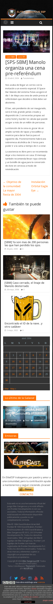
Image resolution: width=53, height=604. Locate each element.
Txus (27, 420)
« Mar (6, 388)
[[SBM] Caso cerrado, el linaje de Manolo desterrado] (26, 257)
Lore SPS (21, 57)
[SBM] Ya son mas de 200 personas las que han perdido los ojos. (26, 243)
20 (33, 367)
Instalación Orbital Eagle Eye (39, 186)
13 (33, 361)
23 (6, 374)
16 (6, 367)
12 (26, 361)
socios (34, 589)
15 (46, 361)
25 (20, 374)
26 (26, 374)
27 (33, 374)
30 (6, 380)
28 (40, 374)
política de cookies (31, 597)
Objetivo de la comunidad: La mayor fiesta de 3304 (12, 188)
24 (13, 374)
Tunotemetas (28, 78)
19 (26, 367)
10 (13, 361)
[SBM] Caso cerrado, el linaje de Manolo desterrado (24, 284)
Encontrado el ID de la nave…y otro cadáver (23, 325)
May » (13, 388)
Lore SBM (11, 57)
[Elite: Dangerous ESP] (26, 9)
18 (20, 367)
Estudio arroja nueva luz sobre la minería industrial (25, 411)
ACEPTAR (28, 602)
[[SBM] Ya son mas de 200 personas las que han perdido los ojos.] (26, 216)
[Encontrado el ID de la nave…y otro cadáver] (26, 297)
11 (20, 361)
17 (13, 367)
